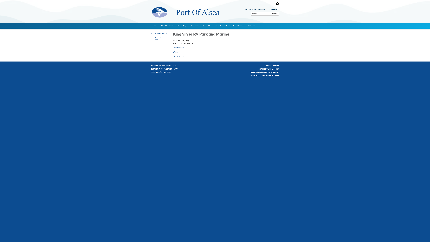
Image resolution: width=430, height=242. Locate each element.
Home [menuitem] (155, 26)
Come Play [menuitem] (181, 26)
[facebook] (277, 4)
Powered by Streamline (261, 75)
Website (176, 52)
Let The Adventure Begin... (255, 9)
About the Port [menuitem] (167, 26)
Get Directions (178, 47)
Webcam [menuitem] (251, 26)
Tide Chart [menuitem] (195, 26)
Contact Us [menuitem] (206, 26)
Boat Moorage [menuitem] (238, 26)
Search (274, 14)
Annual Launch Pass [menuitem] (222, 26)
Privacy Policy (272, 66)
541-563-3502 (178, 56)
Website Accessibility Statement (264, 72)
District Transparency (269, 69)
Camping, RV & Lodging (158, 38)
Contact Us (274, 9)
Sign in (276, 75)
